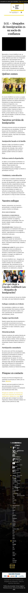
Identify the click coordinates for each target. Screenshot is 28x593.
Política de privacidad (9, 586)
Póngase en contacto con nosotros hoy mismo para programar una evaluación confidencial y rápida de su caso (12, 394)
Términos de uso (7, 587)
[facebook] (13, 448)
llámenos (8, 381)
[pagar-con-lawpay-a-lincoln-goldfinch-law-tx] (14, 573)
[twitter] (13, 452)
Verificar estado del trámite (19, 458)
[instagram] (13, 455)
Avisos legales (20, 586)
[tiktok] (13, 459)
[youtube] (13, 463)
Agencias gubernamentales (21, 494)
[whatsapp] (13, 471)
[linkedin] (13, 467)
